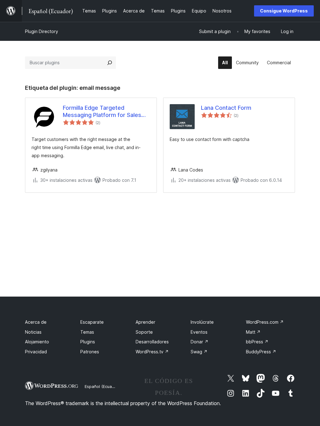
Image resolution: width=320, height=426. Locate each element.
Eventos (199, 332)
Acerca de (36, 322)
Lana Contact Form (226, 107)
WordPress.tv (152, 351)
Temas (87, 332)
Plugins (87, 341)
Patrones (89, 351)
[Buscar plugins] (109, 62)
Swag (199, 351)
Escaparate (92, 322)
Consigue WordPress (284, 10)
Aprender (145, 322)
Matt (253, 332)
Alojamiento (37, 341)
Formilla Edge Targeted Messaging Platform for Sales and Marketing (102, 111)
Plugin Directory (41, 31)
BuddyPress (261, 351)
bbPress (257, 341)
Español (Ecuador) (102, 386)
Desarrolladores (152, 341)
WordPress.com (265, 322)
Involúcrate (202, 322)
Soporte (144, 332)
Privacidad (36, 351)
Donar (199, 341)
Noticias (33, 332)
